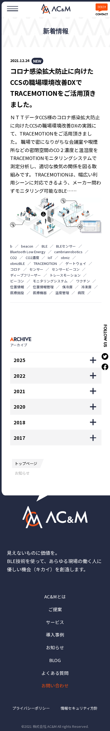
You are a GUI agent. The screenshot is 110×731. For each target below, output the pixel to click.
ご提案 (55, 609)
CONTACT (102, 14)
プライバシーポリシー (31, 708)
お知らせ (55, 647)
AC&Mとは (55, 596)
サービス (55, 622)
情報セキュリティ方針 (79, 708)
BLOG (55, 660)
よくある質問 (55, 673)
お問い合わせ (55, 685)
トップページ (26, 463)
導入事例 (55, 634)
